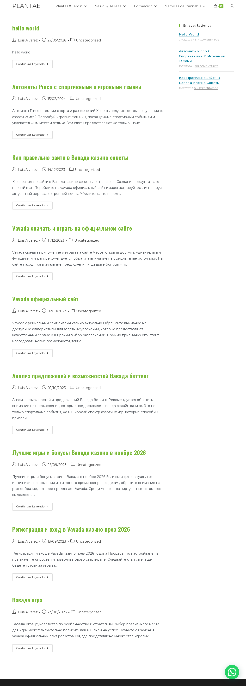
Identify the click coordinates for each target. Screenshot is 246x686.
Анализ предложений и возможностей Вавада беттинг (80, 375)
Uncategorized (88, 40)
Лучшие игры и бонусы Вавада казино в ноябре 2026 (79, 452)
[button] (232, 672)
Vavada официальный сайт (45, 298)
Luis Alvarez (28, 40)
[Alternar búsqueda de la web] (232, 6)
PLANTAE (26, 5)
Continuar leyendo (34, 63)
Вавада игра (27, 599)
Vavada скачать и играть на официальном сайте (72, 228)
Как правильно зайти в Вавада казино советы (70, 157)
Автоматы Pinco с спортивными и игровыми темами (76, 86)
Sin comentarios (207, 39)
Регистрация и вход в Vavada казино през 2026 (71, 529)
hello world (25, 27)
